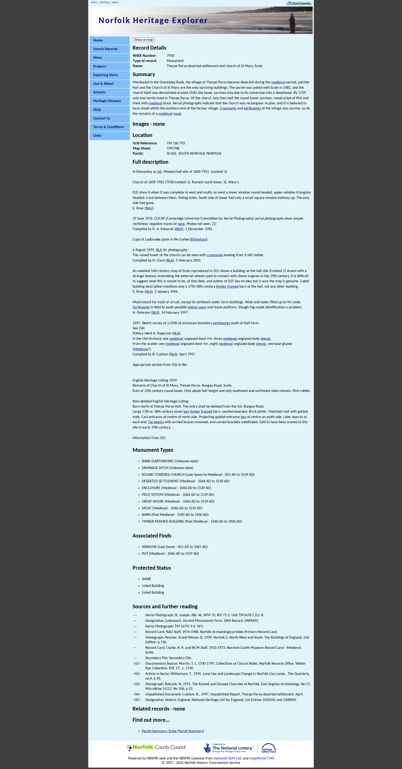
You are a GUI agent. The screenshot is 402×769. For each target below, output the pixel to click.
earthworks (252, 108)
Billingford (198, 240)
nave (181, 224)
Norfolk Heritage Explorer (153, 21)
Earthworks (141, 307)
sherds (265, 339)
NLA (159, 250)
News (97, 58)
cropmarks (215, 255)
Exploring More (105, 75)
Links (97, 136)
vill (159, 172)
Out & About (103, 84)
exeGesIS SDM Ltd (227, 758)
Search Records (105, 49)
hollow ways (197, 307)
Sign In (115, 2)
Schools (99, 92)
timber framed (227, 287)
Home (94, 2)
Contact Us (101, 118)
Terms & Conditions (108, 127)
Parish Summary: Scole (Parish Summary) (173, 731)
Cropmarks (228, 108)
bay (186, 412)
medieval (278, 82)
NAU (149, 208)
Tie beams (156, 422)
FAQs (97, 110)
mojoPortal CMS (261, 758)
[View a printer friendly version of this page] (299, 4)
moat (177, 114)
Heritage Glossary (107, 101)
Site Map (104, 2)
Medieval (141, 349)
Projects (99, 66)
